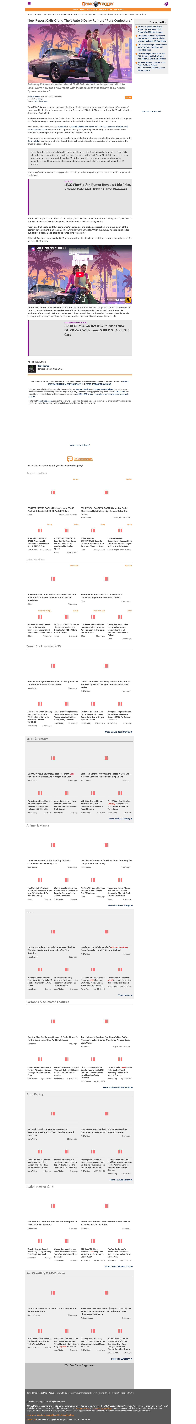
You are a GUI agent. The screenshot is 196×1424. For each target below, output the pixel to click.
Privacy (94, 1393)
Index (35, 1393)
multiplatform (52, 14)
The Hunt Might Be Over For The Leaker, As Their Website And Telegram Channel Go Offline (152, 56)
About (51, 1393)
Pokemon (74, 566)
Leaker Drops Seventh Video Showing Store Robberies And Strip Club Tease (152, 47)
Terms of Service (83, 389)
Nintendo (103, 9)
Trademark (113, 1393)
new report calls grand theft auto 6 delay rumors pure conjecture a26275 (109, 14)
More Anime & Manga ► (120, 905)
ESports (75, 611)
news (39, 14)
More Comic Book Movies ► (119, 732)
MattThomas (35, 97)
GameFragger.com (44, 401)
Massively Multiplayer (45, 611)
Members (119, 9)
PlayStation (91, 9)
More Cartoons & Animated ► (118, 1087)
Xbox (82, 9)
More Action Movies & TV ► (119, 1266)
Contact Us (31, 1420)
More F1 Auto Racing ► (121, 1180)
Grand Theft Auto (99, 611)
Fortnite (128, 566)
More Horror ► (125, 995)
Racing (39, 99)
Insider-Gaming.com (41, 101)
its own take (33, 141)
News (75, 9)
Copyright (103, 1393)
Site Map (43, 1393)
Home (31, 14)
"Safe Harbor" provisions (98, 384)
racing (66, 14)
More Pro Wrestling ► (122, 1359)
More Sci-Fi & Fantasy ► (121, 819)
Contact (121, 1393)
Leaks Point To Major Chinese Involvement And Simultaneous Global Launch (151, 67)
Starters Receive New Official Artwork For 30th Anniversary (150, 29)
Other (130, 611)
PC (111, 9)
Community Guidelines (103, 389)
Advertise (130, 1393)
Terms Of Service (62, 1393)
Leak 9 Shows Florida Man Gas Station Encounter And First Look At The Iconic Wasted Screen (152, 38)
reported (62, 127)
